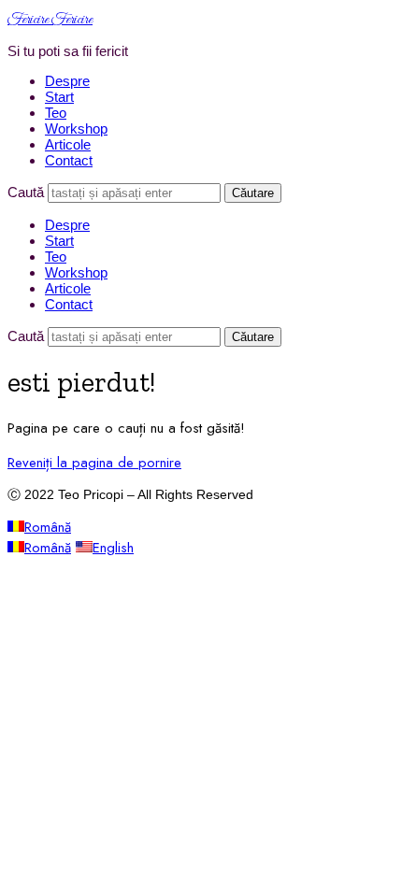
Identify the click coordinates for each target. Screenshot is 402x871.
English (113, 547)
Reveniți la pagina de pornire (94, 462)
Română (47, 527)
